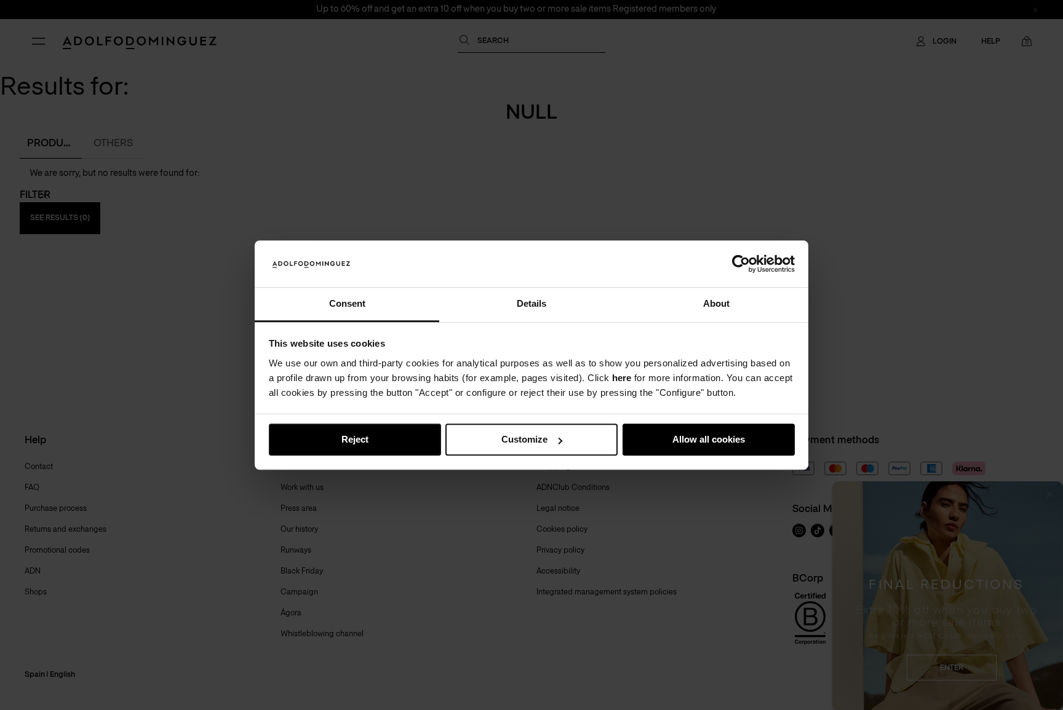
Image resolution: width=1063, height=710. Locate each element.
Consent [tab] (347, 304)
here (621, 378)
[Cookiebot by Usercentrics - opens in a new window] (741, 263)
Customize (524, 440)
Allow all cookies (708, 440)
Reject (354, 440)
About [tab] (716, 304)
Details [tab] (531, 304)
